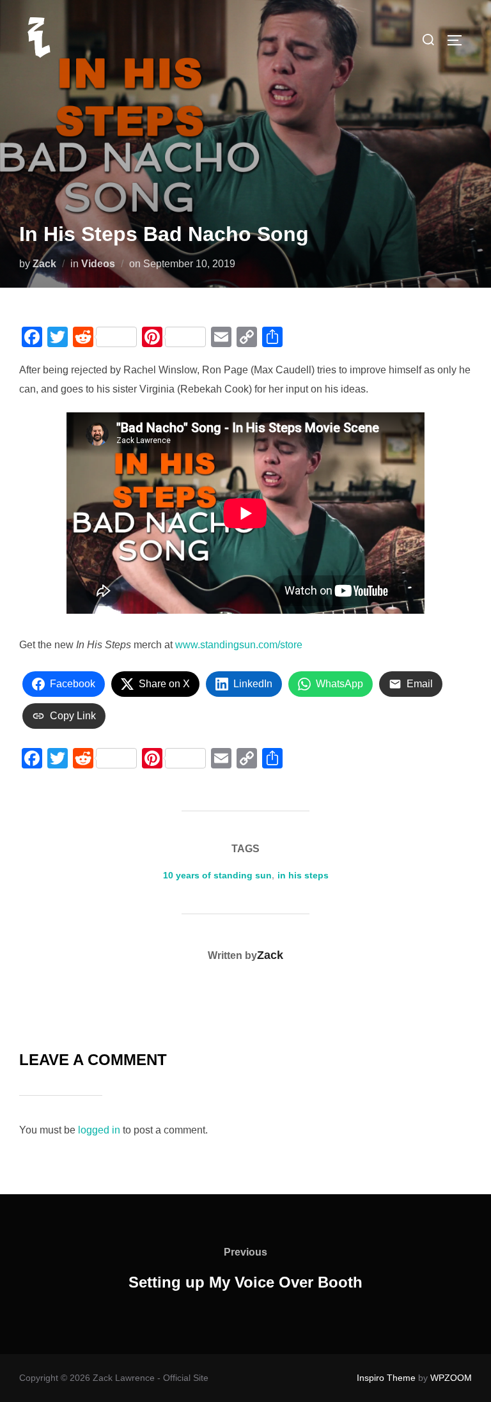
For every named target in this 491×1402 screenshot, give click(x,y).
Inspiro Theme (386, 1378)
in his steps (303, 875)
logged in (99, 1130)
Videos (98, 263)
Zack (44, 263)
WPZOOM (451, 1378)
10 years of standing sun (217, 875)
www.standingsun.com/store (238, 644)
